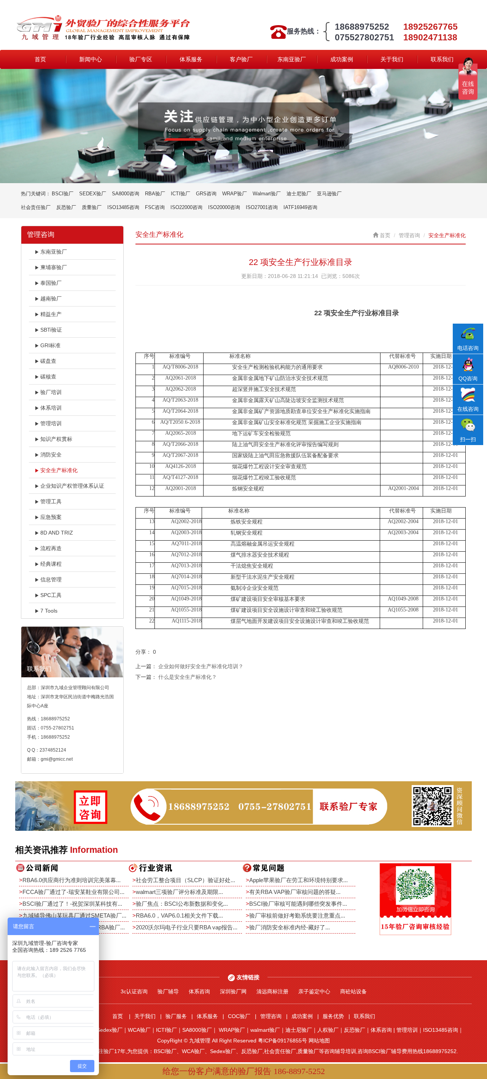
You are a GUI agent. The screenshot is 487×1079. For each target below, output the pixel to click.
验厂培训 (51, 392)
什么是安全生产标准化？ (187, 677)
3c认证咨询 (134, 991)
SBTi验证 (51, 330)
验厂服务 (176, 1016)
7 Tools (48, 611)
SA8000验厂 (197, 1030)
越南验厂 (51, 298)
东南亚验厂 (291, 59)
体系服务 (191, 59)
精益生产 (51, 314)
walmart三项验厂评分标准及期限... (179, 892)
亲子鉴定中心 (314, 991)
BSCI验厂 (62, 193)
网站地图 (319, 1041)
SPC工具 (51, 595)
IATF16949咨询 (300, 207)
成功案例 (341, 59)
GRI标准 (50, 345)
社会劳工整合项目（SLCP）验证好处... (185, 880)
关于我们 (391, 59)
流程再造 (51, 548)
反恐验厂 (66, 207)
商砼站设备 (353, 991)
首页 (40, 59)
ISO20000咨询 (224, 207)
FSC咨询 (155, 207)
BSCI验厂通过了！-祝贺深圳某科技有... (72, 903)
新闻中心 (90, 59)
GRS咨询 (206, 193)
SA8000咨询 (125, 193)
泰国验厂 (51, 283)
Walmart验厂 (267, 193)
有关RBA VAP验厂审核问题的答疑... (295, 892)
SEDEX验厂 (92, 193)
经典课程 (51, 564)
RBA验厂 (155, 193)
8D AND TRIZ (56, 533)
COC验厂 (239, 1016)
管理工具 (51, 501)
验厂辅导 (168, 991)
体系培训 (51, 408)
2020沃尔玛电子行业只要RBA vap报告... (186, 927)
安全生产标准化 (59, 470)
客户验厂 (241, 59)
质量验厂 (92, 207)
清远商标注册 (272, 991)
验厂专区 (140, 59)
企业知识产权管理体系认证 (72, 486)
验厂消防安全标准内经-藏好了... (289, 927)
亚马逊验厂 (329, 193)
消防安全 (51, 455)
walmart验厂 (265, 1030)
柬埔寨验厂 (53, 267)
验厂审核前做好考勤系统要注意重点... (297, 915)
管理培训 (51, 423)
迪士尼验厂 (298, 193)
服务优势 (333, 1016)
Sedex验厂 (110, 1030)
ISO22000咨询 (186, 207)
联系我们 (442, 59)
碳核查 (48, 377)
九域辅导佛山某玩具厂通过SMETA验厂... (74, 915)
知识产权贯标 (56, 439)
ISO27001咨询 (262, 207)
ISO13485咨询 (123, 207)
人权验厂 (328, 1030)
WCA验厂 (139, 1030)
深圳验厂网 (233, 991)
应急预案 (51, 517)
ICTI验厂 (180, 193)
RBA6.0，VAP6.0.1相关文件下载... (179, 915)
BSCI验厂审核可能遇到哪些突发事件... (298, 903)
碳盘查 (48, 361)
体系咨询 (199, 991)
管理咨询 (409, 235)
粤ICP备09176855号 (282, 1041)
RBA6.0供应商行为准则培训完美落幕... (71, 880)
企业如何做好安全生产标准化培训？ (201, 666)
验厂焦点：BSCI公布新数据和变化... (182, 903)
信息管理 (51, 579)
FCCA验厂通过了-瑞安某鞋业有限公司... (73, 892)
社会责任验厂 (36, 207)
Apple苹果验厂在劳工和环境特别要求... (298, 880)
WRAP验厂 (234, 193)
